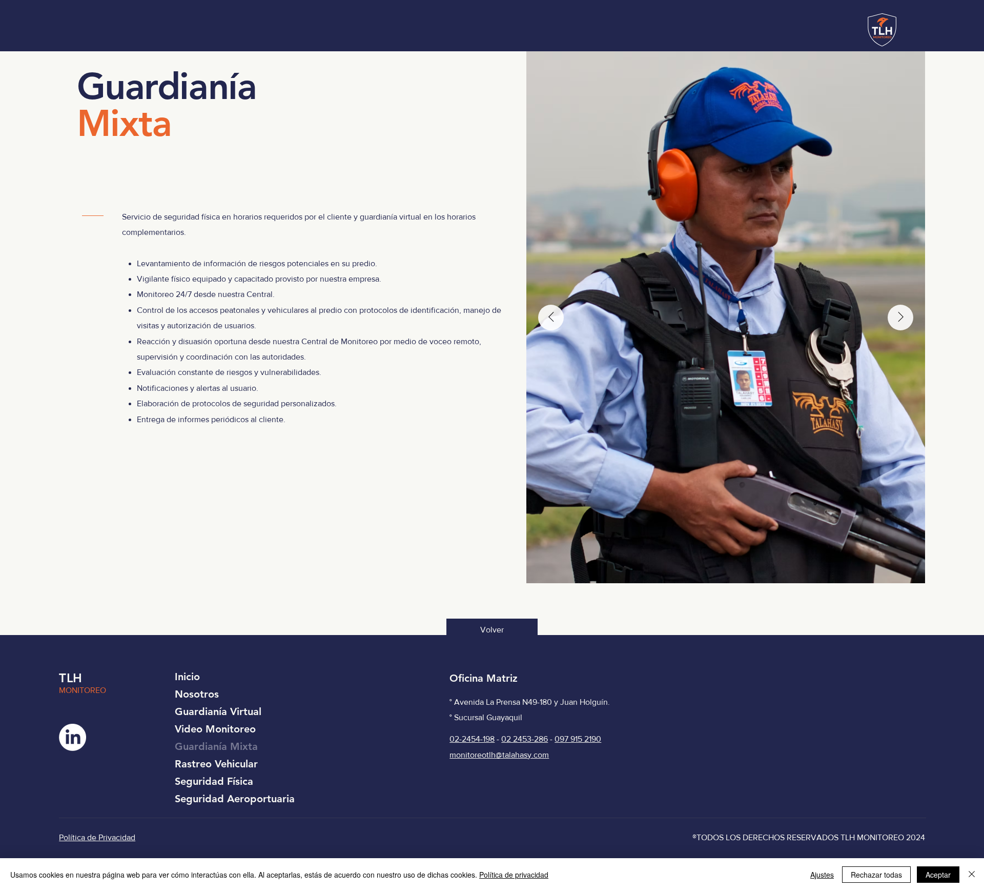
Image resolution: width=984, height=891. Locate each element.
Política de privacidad (513, 874)
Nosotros (197, 694)
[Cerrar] (972, 874)
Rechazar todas (876, 874)
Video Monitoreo (215, 729)
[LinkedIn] (72, 737)
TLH (70, 677)
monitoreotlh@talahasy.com (499, 754)
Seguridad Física (214, 781)
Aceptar (938, 874)
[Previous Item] (551, 317)
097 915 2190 (578, 739)
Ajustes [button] (822, 874)
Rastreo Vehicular (216, 764)
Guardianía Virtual (218, 711)
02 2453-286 (524, 739)
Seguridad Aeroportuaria (235, 799)
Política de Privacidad (97, 837)
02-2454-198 (472, 739)
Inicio (187, 676)
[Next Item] (900, 317)
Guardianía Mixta (216, 746)
